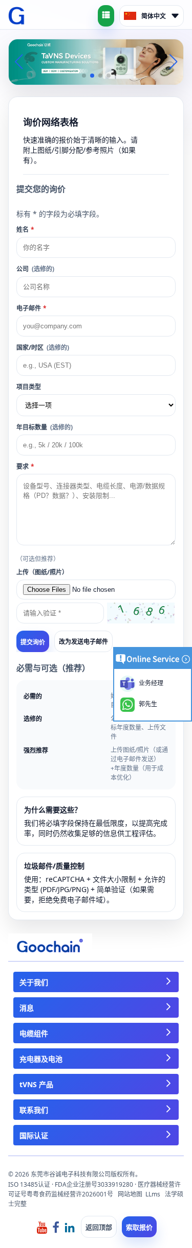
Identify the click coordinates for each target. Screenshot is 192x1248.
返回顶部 (99, 1227)
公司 (35, 269)
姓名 (25, 229)
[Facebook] (56, 1226)
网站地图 (130, 1194)
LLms (152, 1194)
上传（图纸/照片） (42, 572)
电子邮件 (31, 308)
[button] (84, 76)
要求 (25, 466)
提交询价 (32, 642)
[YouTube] (42, 1226)
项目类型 (28, 386)
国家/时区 (42, 347)
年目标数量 (44, 427)
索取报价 (139, 1227)
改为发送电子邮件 (83, 641)
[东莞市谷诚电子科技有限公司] (16, 16)
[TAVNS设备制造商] (96, 61)
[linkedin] (69, 1226)
